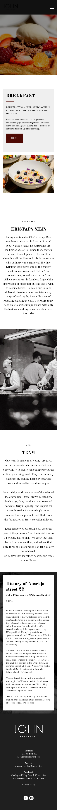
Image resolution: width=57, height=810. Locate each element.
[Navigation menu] (52, 7)
